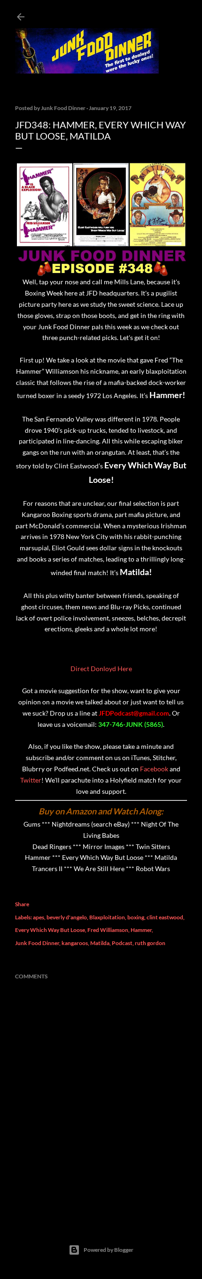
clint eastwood (165, 917)
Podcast (122, 942)
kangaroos (75, 942)
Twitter (30, 780)
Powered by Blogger (108, 1249)
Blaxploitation (107, 917)
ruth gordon (150, 942)
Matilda (99, 942)
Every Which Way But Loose (50, 929)
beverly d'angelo (67, 917)
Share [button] (22, 904)
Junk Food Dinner (37, 942)
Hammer (141, 929)
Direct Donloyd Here (101, 669)
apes (38, 917)
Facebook (154, 769)
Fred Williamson (107, 929)
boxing (135, 917)
